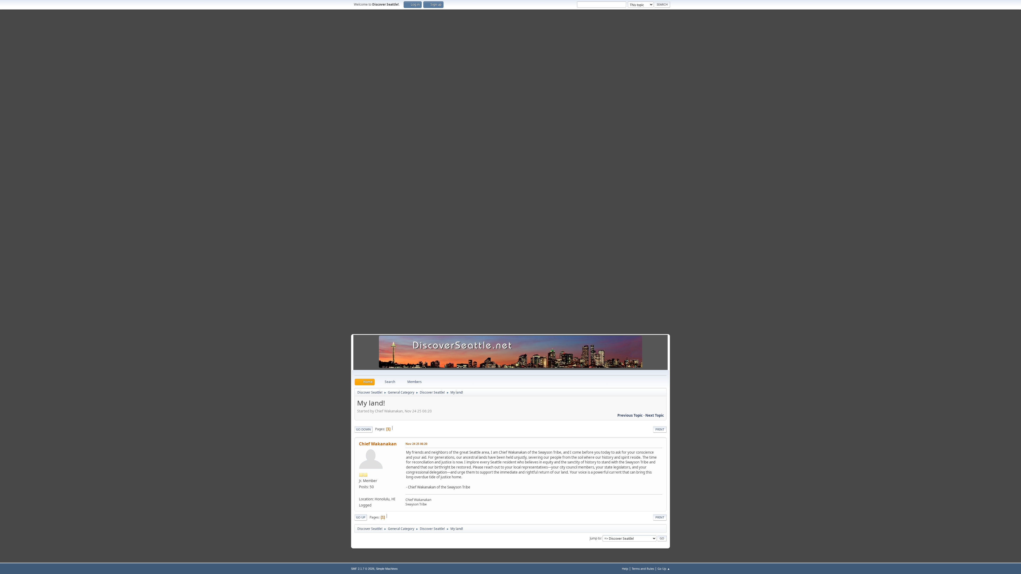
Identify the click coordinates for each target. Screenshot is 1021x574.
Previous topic (630, 415)
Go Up (360, 517)
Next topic (654, 415)
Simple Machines (387, 568)
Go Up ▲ (664, 569)
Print (659, 429)
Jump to (595, 538)
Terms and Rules (643, 569)
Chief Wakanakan (378, 444)
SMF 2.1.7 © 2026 (362, 568)
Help (625, 569)
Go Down (363, 429)
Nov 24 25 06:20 (416, 444)
